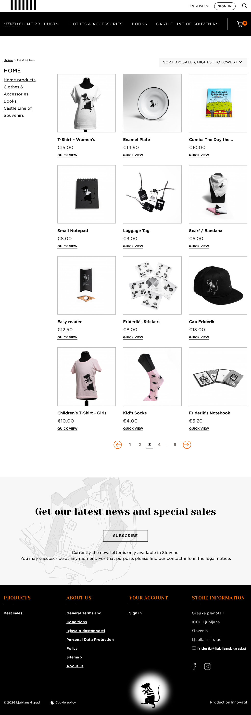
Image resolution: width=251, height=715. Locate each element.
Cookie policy (65, 702)
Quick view (67, 155)
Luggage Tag (136, 230)
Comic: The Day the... (211, 139)
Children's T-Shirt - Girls (81, 413)
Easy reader (69, 321)
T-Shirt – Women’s (76, 139)
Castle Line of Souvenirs (187, 24)
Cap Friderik (201, 321)
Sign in (225, 6)
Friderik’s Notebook (209, 413)
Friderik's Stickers (141, 321)
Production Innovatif (228, 702)
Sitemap (74, 657)
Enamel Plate (136, 139)
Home (12, 71)
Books (139, 24)
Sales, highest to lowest (209, 62)
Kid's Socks (135, 413)
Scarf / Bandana (205, 230)
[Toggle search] (244, 6)
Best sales (13, 613)
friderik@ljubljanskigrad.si (221, 648)
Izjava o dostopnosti (85, 631)
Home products (40, 24)
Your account (148, 598)
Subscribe (125, 536)
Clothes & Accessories (95, 24)
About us (74, 666)
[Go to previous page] (118, 445)
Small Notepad (72, 230)
